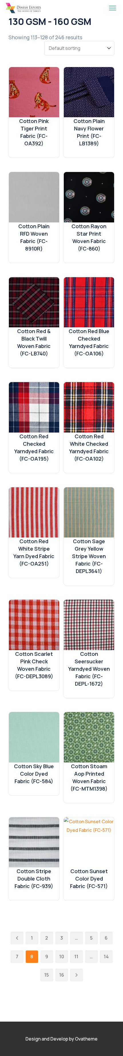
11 (76, 956)
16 (61, 975)
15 (46, 975)
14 (106, 956)
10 (61, 956)
